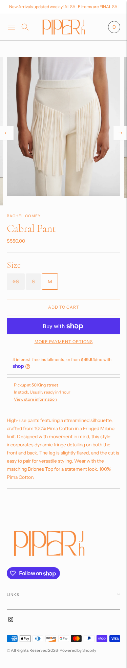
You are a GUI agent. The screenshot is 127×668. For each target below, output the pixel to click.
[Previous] (7, 133)
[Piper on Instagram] (10, 620)
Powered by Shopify (78, 650)
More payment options (64, 341)
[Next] (120, 133)
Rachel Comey (24, 216)
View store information (35, 399)
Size (14, 265)
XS (16, 282)
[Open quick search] (25, 27)
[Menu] (11, 27)
